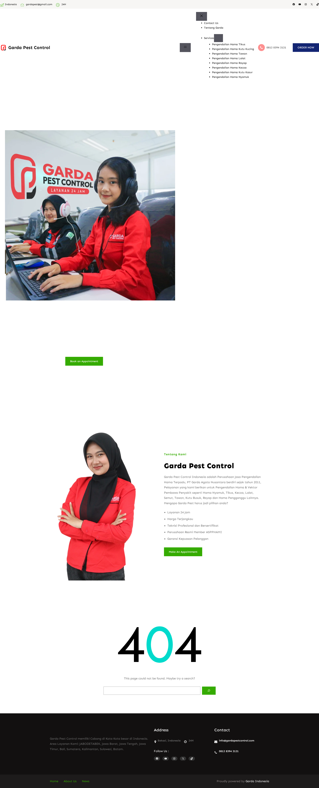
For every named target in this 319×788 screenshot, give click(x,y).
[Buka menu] (185, 47)
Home (54, 781)
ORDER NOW (306, 47)
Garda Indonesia (257, 781)
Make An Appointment (183, 551)
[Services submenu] (218, 38)
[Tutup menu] (201, 16)
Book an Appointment (84, 361)
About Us (70, 781)
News (85, 781)
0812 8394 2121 (229, 751)
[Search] (209, 691)
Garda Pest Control (29, 47)
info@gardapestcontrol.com (236, 740)
